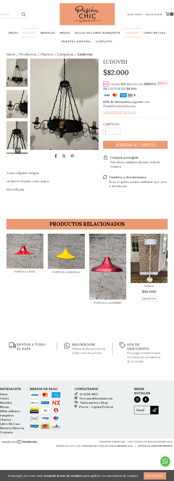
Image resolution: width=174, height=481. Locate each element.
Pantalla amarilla (66, 272)
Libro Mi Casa (155, 32)
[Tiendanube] (19, 443)
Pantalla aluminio (108, 302)
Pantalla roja (24, 271)
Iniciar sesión (154, 14)
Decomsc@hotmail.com (96, 398)
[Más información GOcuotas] (162, 84)
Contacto (104, 41)
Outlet (29, 32)
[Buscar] (23, 14)
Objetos (132, 32)
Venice (149, 286)
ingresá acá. (125, 446)
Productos (27, 54)
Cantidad (111, 124)
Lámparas (65, 54)
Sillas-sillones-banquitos (97, 32)
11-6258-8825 (89, 394)
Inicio (13, 32)
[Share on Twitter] (64, 156)
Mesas (65, 32)
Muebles (48, 32)
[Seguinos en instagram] (137, 399)
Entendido (155, 476)
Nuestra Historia (76, 41)
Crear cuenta (135, 14)
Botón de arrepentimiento (155, 446)
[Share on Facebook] (56, 156)
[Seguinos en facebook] (146, 399)
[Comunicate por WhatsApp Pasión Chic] (165, 461)
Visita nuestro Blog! (94, 403)
